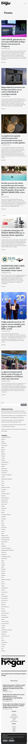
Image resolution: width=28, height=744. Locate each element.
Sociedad (3, 625)
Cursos (2, 483)
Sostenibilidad (4, 632)
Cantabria (3, 460)
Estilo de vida (4, 504)
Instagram (14, 731)
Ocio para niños (4, 592)
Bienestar (3, 454)
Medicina (3, 573)
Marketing (3, 569)
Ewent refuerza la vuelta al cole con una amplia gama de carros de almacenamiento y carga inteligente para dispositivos (13, 697)
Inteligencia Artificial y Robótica (7, 550)
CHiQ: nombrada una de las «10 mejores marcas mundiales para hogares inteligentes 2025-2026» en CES (13, 325)
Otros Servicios (4, 600)
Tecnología (3, 634)
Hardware (3, 529)
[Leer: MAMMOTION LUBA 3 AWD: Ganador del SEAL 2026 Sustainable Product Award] (12, 259)
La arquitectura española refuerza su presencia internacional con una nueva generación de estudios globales (13, 139)
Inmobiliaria (3, 546)
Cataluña (3, 466)
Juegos (2, 561)
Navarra (3, 586)
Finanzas (3, 510)
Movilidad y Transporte (6, 579)
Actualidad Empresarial (5, 437)
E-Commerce (4, 489)
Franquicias (3, 519)
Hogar (2, 533)
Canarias (3, 458)
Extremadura (3, 508)
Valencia (3, 646)
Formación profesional (5, 514)
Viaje (2, 649)
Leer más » (3, 62)
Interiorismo (3, 552)
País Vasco (3, 602)
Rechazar (11, 740)
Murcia (2, 582)
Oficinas (2, 594)
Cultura (2, 481)
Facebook (14, 727)
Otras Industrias (4, 596)
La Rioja (2, 563)
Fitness (2, 512)
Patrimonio (3, 605)
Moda (2, 577)
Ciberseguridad (4, 471)
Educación (3, 496)
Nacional (3, 584)
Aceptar (5, 740)
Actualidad (14, 714)
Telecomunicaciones (5, 636)
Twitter (14, 729)
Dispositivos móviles (5, 487)
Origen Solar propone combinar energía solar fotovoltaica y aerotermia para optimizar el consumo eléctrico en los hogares (13, 412)
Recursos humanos (5, 613)
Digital (2, 485)
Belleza (2, 452)
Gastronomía (4, 527)
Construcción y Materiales (6, 475)
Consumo (3, 477)
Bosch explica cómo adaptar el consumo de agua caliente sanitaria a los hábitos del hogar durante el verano (12, 421)
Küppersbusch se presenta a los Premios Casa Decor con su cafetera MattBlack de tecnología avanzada (13, 91)
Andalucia (3, 439)
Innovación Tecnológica (6, 548)
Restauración (4, 615)
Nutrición (3, 590)
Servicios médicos (5, 621)
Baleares (3, 450)
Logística (3, 565)
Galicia (2, 523)
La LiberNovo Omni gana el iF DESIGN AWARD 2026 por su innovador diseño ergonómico (12, 232)
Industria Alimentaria (5, 538)
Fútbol (2, 521)
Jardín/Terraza (4, 558)
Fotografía (3, 517)
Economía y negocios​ (5, 494)
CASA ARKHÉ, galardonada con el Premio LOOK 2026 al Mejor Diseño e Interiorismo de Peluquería (13, 43)
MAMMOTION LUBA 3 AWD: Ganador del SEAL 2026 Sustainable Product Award (13, 268)
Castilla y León (4, 464)
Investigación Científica (5, 556)
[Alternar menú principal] (25, 3)
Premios (3, 609)
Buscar (2, 403)
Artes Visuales (4, 445)
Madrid (2, 567)
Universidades (4, 642)
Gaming (2, 525)
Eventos (3, 506)
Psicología (3, 611)
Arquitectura (3, 443)
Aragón (2, 441)
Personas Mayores (5, 607)
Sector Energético (4, 617)
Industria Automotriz (5, 540)
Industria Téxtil (4, 542)
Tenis (2, 638)
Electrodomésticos (5, 498)
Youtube (14, 728)
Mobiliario (3, 575)
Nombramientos (4, 588)
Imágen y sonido (4, 535)
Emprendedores (4, 500)
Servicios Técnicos (5, 623)
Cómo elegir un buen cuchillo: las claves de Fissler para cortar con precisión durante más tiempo (13, 425)
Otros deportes (4, 598)
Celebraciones (4, 468)
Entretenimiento (4, 502)
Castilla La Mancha (4, 462)
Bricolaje (3, 456)
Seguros (3, 619)
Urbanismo (3, 644)
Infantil (2, 544)
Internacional (3, 554)
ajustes (12, 738)
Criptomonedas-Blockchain (6, 479)
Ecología (3, 491)
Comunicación (4, 473)
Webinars (3, 651)
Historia (2, 531)
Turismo (3, 640)
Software (3, 628)
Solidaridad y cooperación (6, 630)
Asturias (3, 447)
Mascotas (3, 571)
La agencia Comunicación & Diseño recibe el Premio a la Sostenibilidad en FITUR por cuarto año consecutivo (12, 375)
